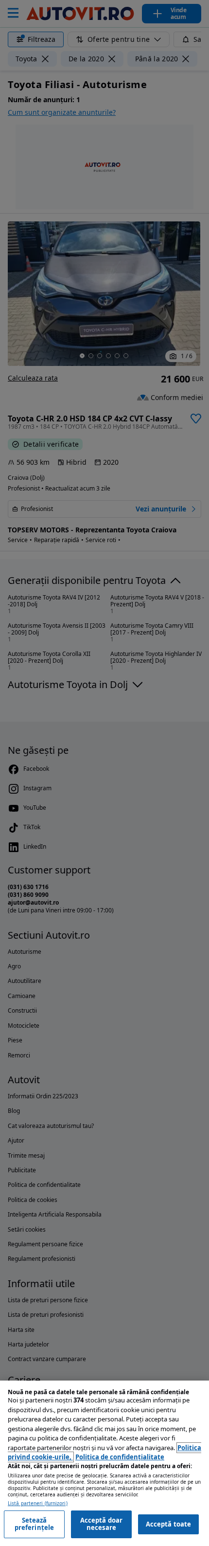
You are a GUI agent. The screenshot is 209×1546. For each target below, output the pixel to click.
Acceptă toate (169, 1524)
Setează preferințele (34, 1524)
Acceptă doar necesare (101, 1524)
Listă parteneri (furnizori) (38, 1503)
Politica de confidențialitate (119, 1457)
